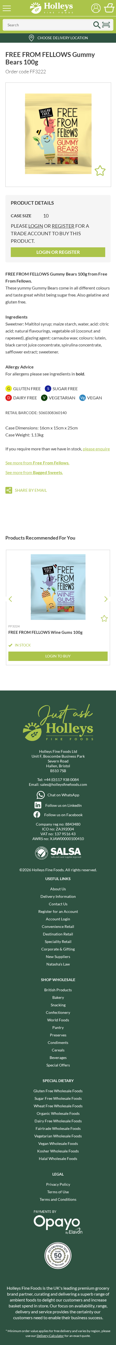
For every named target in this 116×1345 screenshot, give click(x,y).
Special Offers (58, 1065)
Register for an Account (58, 911)
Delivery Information (58, 896)
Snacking (58, 1005)
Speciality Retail (58, 941)
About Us (58, 889)
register (63, 226)
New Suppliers (58, 956)
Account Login (58, 919)
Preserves (58, 1035)
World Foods (58, 1020)
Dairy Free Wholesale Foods (58, 1121)
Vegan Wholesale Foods (58, 1143)
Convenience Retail (58, 926)
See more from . (37, 462)
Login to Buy (58, 656)
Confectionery (58, 1012)
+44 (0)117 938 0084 (61, 779)
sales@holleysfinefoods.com (63, 784)
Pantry (58, 1027)
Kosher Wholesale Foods (58, 1151)
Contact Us (58, 904)
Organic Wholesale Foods (58, 1113)
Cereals (58, 1050)
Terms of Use (58, 1191)
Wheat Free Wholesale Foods (58, 1106)
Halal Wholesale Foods (58, 1158)
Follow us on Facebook (63, 814)
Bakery (58, 997)
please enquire (96, 448)
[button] (106, 599)
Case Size (21, 215)
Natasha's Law (58, 964)
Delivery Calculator (50, 1336)
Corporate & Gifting (58, 949)
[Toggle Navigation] (6, 8)
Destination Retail (58, 934)
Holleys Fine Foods (51, 8)
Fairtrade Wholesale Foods (58, 1128)
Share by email (31, 490)
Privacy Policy (58, 1184)
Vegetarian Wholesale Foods (58, 1136)
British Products (58, 990)
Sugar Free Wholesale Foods (58, 1098)
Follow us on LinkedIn (63, 805)
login (35, 226)
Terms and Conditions (58, 1199)
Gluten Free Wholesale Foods (58, 1091)
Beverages (58, 1057)
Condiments (58, 1042)
